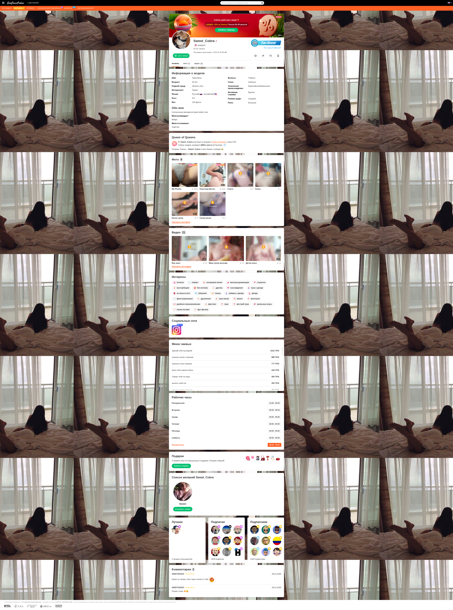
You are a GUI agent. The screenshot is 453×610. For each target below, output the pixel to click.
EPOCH (58, 602)
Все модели (7, 8)
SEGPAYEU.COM (67, 602)
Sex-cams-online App (86, 8)
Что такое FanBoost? (272, 48)
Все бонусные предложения (49, 8)
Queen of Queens (219, 142)
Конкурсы (68, 8)
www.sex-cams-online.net (33, 602)
